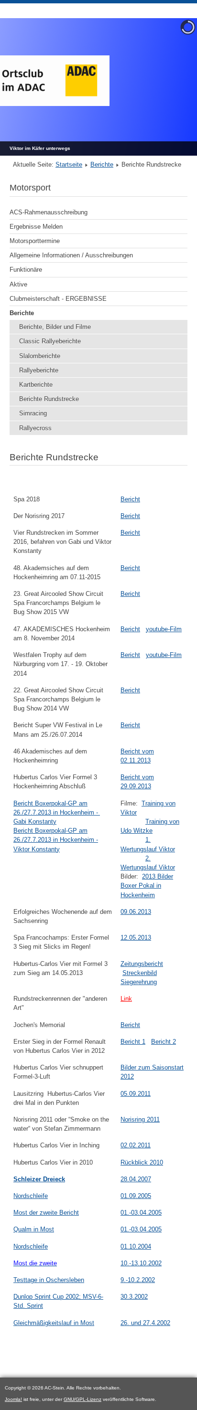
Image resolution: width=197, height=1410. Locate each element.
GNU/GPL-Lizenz (82, 1399)
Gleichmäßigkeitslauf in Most (53, 1322)
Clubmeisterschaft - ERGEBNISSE (58, 298)
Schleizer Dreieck (39, 1179)
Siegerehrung (138, 982)
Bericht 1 (132, 1041)
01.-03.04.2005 (141, 1212)
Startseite (68, 164)
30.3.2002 (134, 1296)
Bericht (130, 499)
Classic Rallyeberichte (50, 341)
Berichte (101, 164)
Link (126, 998)
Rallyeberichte (38, 370)
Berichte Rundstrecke (49, 399)
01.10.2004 (135, 1246)
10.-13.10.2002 (141, 1263)
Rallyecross (35, 428)
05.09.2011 (135, 1093)
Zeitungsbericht (141, 963)
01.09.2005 (135, 1195)
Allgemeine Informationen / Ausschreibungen (71, 255)
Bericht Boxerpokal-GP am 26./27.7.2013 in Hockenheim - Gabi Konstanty (56, 812)
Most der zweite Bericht (46, 1212)
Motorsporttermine (35, 240)
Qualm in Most (33, 1229)
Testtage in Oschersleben (48, 1279)
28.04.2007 (135, 1179)
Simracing (33, 413)
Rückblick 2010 (141, 1162)
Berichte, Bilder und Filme (55, 326)
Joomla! (13, 1399)
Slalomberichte (39, 356)
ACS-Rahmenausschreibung (49, 212)
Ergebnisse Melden (36, 226)
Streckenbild (139, 972)
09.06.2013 (135, 911)
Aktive (18, 284)
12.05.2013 (135, 937)
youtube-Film (164, 629)
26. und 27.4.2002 (145, 1322)
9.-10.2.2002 (137, 1279)
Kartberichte (36, 384)
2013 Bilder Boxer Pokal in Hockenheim (146, 885)
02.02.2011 (135, 1145)
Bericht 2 (163, 1041)
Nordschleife (30, 1195)
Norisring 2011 (140, 1119)
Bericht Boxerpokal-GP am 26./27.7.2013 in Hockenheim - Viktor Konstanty (55, 839)
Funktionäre (26, 269)
